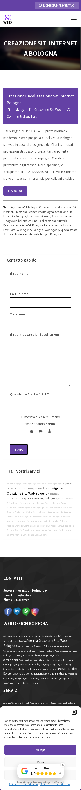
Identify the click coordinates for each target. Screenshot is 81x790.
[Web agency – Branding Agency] (7, 19)
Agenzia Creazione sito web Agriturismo (34, 530)
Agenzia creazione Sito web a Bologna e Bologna (47, 516)
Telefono (17, 314)
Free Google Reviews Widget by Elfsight (40, 782)
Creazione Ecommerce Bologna (34, 212)
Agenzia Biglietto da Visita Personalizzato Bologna (31, 512)
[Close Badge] (63, 765)
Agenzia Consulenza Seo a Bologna (31, 535)
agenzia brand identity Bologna (30, 503)
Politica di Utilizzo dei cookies (23, 784)
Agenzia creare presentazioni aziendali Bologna (44, 521)
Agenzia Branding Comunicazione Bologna (27, 525)
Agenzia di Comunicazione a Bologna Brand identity (42, 673)
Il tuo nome (19, 273)
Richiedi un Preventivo (58, 5)
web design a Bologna (47, 234)
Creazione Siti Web (48, 109)
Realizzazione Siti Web (53, 221)
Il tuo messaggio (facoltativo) (34, 334)
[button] (74, 712)
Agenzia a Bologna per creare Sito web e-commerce (49, 507)
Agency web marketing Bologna (48, 483)
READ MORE (15, 191)
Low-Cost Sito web (38, 216)
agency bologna (14, 521)
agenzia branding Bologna (39, 498)
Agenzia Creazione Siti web (33, 660)
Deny (40, 762)
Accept (40, 750)
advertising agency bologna (20, 483)
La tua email (20, 294)
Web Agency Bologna (30, 230)
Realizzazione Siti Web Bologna (23, 225)
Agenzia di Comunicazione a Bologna (39, 669)
